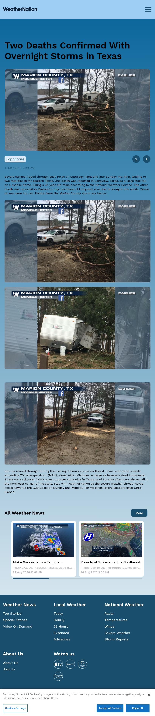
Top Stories (12, 613)
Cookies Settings (15, 708)
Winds (110, 626)
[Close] (149, 695)
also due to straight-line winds (116, 189)
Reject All (137, 708)
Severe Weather (117, 633)
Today (58, 613)
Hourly (59, 620)
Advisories (62, 639)
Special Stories (15, 620)
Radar (109, 613)
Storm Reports (117, 639)
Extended (61, 633)
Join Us (9, 669)
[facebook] (146, 159)
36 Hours (61, 626)
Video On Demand (17, 626)
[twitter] (136, 159)
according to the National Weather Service (101, 185)
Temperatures (116, 620)
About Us (10, 663)
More (139, 513)
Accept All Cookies (110, 708)
